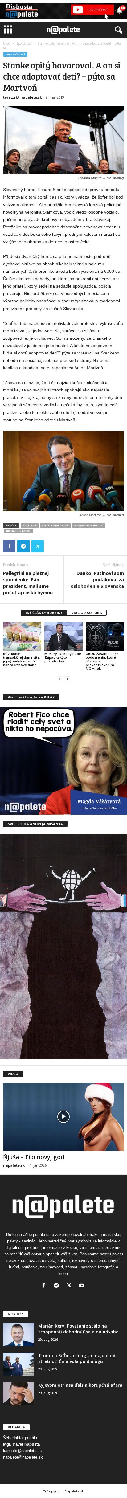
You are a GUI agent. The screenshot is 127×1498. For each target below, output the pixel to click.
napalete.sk (14, 1165)
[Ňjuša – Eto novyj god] (63, 1117)
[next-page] (67, 679)
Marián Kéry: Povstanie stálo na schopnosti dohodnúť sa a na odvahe (78, 1329)
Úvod (6, 43)
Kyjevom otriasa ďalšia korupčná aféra (80, 1385)
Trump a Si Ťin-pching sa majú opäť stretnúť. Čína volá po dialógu (77, 1358)
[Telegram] (23, 546)
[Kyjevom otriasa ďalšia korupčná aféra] (18, 1393)
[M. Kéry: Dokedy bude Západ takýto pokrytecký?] (63, 636)
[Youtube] (82, 1286)
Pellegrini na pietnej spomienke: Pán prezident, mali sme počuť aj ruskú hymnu (28, 583)
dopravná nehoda (88, 525)
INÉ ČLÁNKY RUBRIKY (44, 612)
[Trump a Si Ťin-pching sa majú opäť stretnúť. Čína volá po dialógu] (18, 1364)
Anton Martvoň (55, 525)
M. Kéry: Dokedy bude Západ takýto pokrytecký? (62, 657)
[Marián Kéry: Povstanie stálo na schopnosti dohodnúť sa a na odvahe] (18, 1334)
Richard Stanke (18, 531)
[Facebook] (9, 546)
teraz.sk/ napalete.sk (22, 97)
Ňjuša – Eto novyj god (33, 1157)
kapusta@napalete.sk (22, 1450)
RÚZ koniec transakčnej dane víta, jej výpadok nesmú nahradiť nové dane (21, 659)
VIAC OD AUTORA (87, 612)
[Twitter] (37, 546)
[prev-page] (60, 679)
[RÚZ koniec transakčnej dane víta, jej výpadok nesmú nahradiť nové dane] (22, 636)
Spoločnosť (24, 43)
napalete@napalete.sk (23, 1457)
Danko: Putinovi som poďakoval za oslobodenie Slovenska (97, 579)
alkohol (30, 525)
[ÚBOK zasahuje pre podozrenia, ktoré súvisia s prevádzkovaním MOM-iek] (105, 636)
